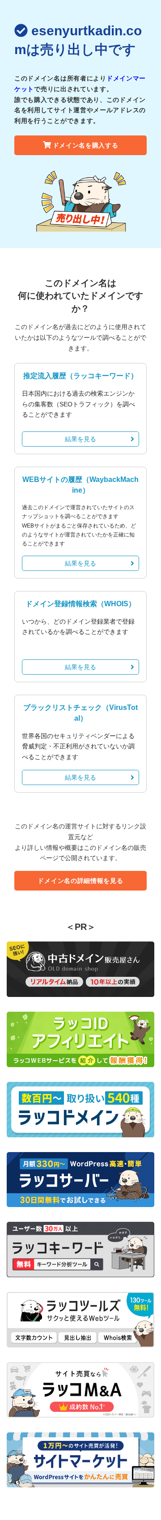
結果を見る (80, 439)
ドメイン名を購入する (86, 145)
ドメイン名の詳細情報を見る (80, 880)
